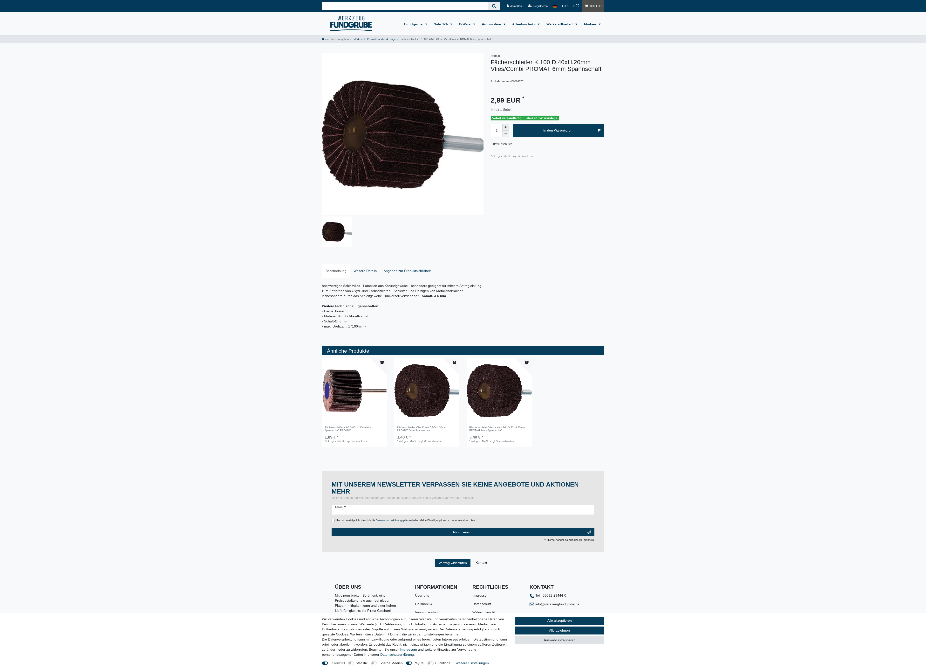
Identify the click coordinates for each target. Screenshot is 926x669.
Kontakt (481, 562)
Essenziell (337, 663)
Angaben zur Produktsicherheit (407, 271)
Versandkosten (426, 612)
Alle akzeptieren (559, 620)
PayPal (419, 663)
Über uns (422, 595)
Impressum (481, 595)
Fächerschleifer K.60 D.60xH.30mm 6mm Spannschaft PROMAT (349, 429)
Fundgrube (413, 24)
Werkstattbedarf (560, 24)
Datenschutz (481, 604)
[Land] (554, 6)
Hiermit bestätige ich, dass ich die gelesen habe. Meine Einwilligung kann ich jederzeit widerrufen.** (406, 520)
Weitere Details (365, 271)
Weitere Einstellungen (472, 663)
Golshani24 (423, 604)
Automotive (492, 24)
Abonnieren (461, 532)
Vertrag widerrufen (453, 563)
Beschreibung (336, 271)
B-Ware (465, 24)
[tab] (336, 271)
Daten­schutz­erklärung (397, 654)
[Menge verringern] (505, 134)
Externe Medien (391, 663)
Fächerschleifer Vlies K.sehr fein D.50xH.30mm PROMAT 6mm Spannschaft (497, 429)
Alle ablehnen (559, 630)
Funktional (443, 663)
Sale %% (441, 24)
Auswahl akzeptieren (559, 640)
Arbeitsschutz (524, 24)
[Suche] (494, 6)
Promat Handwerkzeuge (381, 39)
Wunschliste (504, 144)
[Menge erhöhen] (505, 127)
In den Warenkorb (557, 130)
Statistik (362, 663)
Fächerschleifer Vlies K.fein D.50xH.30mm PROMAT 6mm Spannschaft (421, 429)
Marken (590, 24)
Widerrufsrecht (483, 612)
